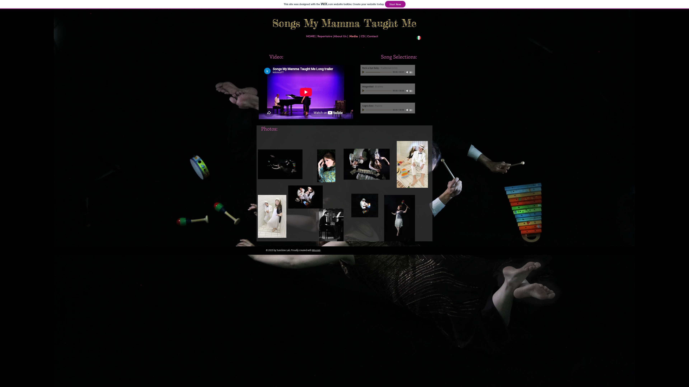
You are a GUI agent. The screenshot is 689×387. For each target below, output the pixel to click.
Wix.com (316, 250)
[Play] (363, 72)
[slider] (411, 72)
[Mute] (407, 72)
